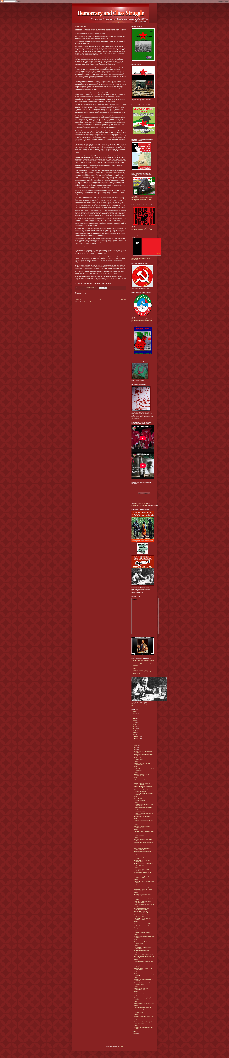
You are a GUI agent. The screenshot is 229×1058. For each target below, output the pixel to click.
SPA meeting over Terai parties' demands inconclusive (141, 790)
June (135, 749)
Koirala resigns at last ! (139, 811)
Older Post (123, 299)
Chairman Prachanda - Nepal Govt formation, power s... (142, 983)
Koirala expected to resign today (142, 816)
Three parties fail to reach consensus (143, 928)
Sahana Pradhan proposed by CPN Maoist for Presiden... (142, 873)
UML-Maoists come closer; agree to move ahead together (142, 849)
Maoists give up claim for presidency (143, 993)
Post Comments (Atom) (87, 301)
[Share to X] (103, 288)
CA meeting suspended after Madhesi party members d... (143, 808)
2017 (134, 716)
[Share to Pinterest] (106, 288)
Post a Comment (81, 296)
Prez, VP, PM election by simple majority (144, 954)
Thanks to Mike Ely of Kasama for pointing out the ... (142, 861)
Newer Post (78, 299)
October (136, 741)
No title (136, 761)
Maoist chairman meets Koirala (141, 926)
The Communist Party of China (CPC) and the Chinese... (143, 1022)
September (137, 743)
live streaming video (141, 503)
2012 (134, 726)
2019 (134, 711)
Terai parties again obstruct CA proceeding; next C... (141, 775)
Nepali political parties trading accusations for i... (141, 870)
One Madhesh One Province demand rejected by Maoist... (143, 799)
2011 (134, 728)
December (137, 736)
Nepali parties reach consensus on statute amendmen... (142, 902)
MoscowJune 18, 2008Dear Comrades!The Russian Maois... (142, 912)
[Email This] (100, 288)
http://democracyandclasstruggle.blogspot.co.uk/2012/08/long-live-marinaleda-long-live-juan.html (142, 320)
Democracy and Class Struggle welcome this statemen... (141, 909)
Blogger (121, 1046)
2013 (134, 724)
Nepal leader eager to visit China (142, 932)
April (135, 1033)
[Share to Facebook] (105, 288)
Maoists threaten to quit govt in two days (144, 1003)
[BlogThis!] (101, 288)
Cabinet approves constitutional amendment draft (142, 827)
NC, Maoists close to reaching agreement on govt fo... (141, 951)
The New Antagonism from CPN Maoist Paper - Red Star (143, 864)
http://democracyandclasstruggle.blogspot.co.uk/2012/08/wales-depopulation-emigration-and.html (142, 199)
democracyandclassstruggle (139, 505)
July (135, 747)
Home (100, 299)
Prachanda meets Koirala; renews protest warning (142, 1011)
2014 (134, 722)
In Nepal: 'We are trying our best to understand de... (142, 764)
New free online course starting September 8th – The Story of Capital (143, 661)
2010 (134, 730)
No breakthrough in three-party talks (143, 923)
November (137, 738)
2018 (134, 714)
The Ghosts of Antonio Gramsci (140, 670)
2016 (134, 718)
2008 (134, 735)
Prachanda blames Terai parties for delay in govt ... (142, 758)
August (136, 745)
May (135, 1031)
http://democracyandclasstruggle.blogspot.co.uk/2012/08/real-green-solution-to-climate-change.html (142, 229)
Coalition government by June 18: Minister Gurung (142, 942)
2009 (134, 732)
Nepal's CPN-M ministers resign (142, 887)
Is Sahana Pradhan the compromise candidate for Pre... (143, 787)
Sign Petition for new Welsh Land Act (140, 357)
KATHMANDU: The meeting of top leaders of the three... (142, 919)
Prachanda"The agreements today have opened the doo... (144, 821)
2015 (134, 720)
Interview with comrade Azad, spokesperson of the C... (141, 989)
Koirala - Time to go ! (139, 835)
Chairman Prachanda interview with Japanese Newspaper (143, 1008)
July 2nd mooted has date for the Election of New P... (142, 784)
